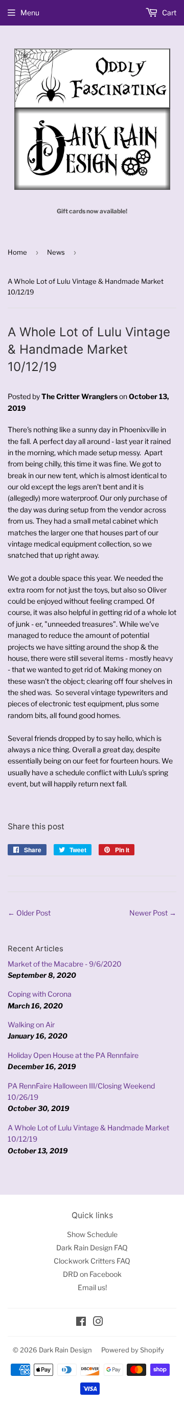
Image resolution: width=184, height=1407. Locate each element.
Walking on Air (31, 1024)
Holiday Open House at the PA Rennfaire (73, 1055)
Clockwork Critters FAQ (92, 1260)
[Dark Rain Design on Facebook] (81, 1322)
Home (17, 252)
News (56, 252)
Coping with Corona (40, 994)
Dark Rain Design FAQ (92, 1247)
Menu (29, 12)
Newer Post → (152, 912)
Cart (168, 12)
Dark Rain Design (65, 1350)
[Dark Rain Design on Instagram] (98, 1322)
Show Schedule (92, 1234)
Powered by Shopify (132, 1350)
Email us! (92, 1287)
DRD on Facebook (92, 1274)
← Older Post (29, 912)
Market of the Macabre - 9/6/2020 (65, 963)
